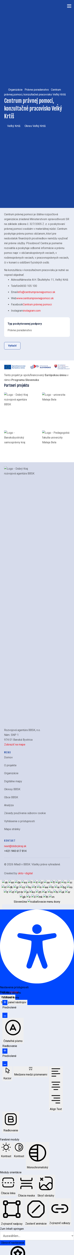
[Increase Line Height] (4, 1051)
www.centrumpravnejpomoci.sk (35, 298)
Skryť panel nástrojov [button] (13, 1002)
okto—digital (25, 873)
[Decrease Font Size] (4, 1015)
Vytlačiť (12, 345)
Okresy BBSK (12, 789)
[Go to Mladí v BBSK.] (5, 89)
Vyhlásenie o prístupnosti (19, 821)
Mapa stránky (12, 829)
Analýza (9, 805)
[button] (1, 907)
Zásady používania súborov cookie (25, 813)
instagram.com (32, 310)
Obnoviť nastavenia (12, 1242)
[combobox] (37, 892)
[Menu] (69, 6)
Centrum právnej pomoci (37, 304)
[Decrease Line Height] (4, 1063)
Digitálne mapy (13, 781)
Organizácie (11, 773)
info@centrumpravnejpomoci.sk (36, 292)
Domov (8, 757)
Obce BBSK (11, 797)
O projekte (10, 765)
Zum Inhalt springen (12, 1228)
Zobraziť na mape (14, 744)
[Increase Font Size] (4, 1002)
